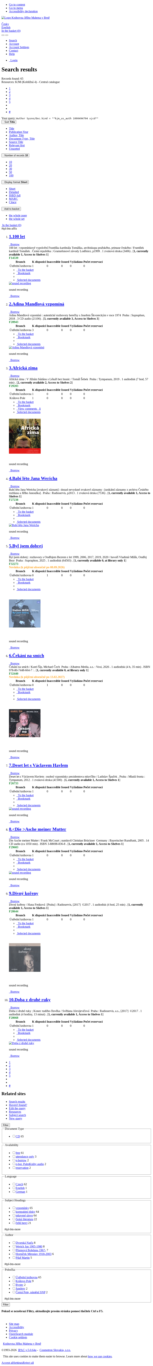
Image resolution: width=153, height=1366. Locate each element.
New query (15, 1118)
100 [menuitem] (11, 175)
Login (13, 60)
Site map (14, 1323)
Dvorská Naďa (24, 1242)
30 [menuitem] (10, 168)
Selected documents (28, 279)
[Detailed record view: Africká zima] (25, 457)
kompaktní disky (25, 1211)
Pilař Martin (23, 1257)
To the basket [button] (25, 269)
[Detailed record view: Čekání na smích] (25, 744)
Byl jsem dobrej (26, 545)
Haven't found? (18, 1105)
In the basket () (11, 30)
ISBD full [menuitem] (15, 195)
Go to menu (16, 8)
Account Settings (19, 47)
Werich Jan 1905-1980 (29, 1246)
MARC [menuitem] (13, 198)
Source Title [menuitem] (16, 142)
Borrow (14, 244)
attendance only (25, 1156)
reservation (22, 1167)
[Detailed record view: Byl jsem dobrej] (25, 634)
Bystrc (19, 1284)
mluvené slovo (24, 1215)
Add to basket (11, 208)
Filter (5, 1125)
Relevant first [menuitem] (17, 145)
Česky (5, 24)
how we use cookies (100, 1356)
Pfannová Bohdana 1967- (31, 1250)
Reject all (28, 1362)
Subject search (17, 1115)
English (5, 27)
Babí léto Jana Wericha (33, 478)
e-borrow (21, 1160)
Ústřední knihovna (27, 1277)
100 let (17, 236)
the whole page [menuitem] (18, 215)
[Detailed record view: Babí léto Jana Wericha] (24, 525)
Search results (17, 1101)
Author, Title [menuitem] (16, 135)
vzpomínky (22, 1208)
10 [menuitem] (10, 162)
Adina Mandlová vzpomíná (36, 303)
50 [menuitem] (10, 172)
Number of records (15, 155)
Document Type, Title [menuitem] (22, 138)
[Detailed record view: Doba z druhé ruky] (21, 1043)
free (18, 1152)
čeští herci (21, 1223)
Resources (15, 1111)
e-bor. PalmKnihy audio (30, 1164)
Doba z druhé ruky (30, 999)
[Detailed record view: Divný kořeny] (25, 979)
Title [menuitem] (11, 128)
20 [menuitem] (10, 165)
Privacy (13, 1330)
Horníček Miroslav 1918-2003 (33, 1254)
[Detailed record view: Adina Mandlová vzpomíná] (26, 347)
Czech (19, 1184)
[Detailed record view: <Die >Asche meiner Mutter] (20, 872)
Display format (15, 182)
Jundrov (20, 1288)
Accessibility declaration (23, 11)
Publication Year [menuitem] (18, 131)
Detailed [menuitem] (14, 192)
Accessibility (16, 1327)
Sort (9, 122)
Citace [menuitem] (12, 202)
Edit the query (17, 1108)
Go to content (17, 4)
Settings (18, 1362)
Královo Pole (23, 1281)
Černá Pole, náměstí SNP (30, 1292)
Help (12, 54)
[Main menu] (6, 35)
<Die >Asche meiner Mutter (37, 829)
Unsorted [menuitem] (14, 148)
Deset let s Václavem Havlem (38, 765)
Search (13, 40)
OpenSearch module (21, 1334)
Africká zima (23, 367)
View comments (28, 408)
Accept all (7, 1362)
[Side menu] (2, 35)
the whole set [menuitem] (16, 218)
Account (14, 43)
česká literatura (24, 1219)
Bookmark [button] (23, 273)
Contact (13, 50)
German (20, 1191)
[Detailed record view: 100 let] (20, 283)
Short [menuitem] (12, 188)
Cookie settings (18, 1337)
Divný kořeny (23, 893)
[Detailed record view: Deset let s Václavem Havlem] (20, 808)
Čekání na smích (26, 655)
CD (18, 1136)
